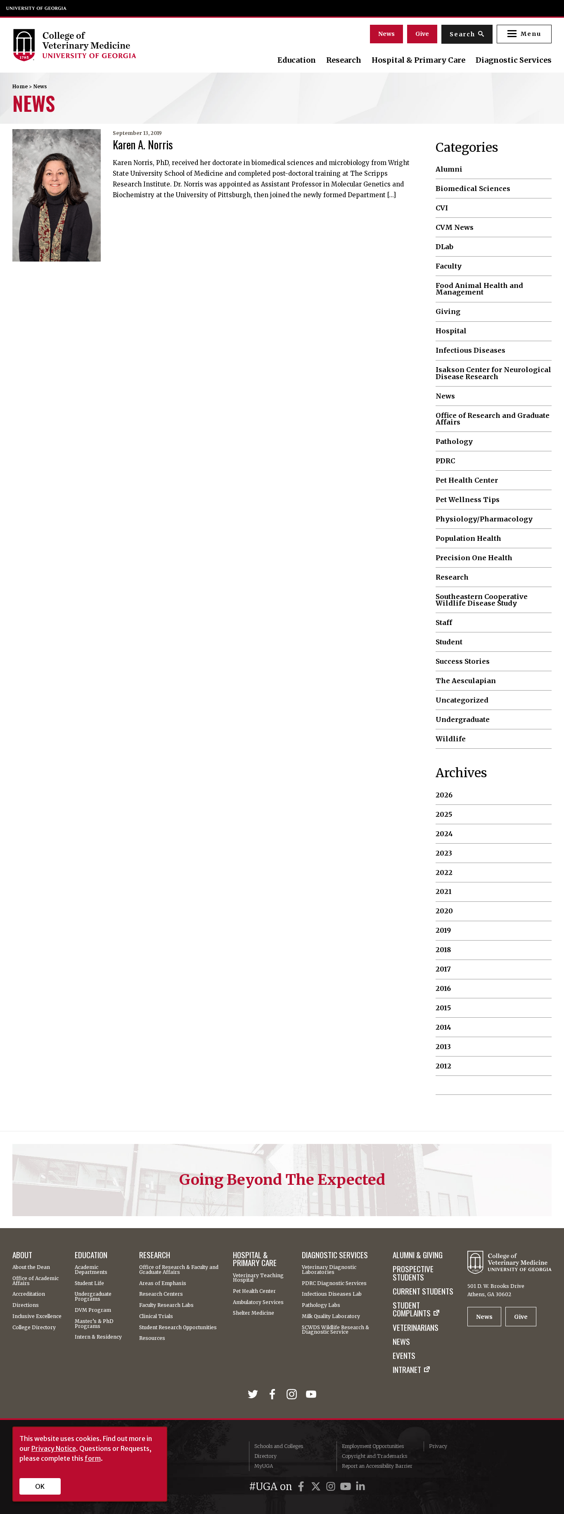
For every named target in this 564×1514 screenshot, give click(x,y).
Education (296, 60)
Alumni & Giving (418, 1255)
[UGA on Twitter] (317, 1486)
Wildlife (451, 739)
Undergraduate (463, 719)
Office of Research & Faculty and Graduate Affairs (178, 1270)
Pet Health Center (467, 480)
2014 (443, 1027)
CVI (442, 208)
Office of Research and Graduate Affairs (493, 419)
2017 (443, 969)
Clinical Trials (156, 1316)
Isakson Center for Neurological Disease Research (493, 373)
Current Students (423, 1291)
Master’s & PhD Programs (94, 1324)
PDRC (445, 461)
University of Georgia (36, 8)
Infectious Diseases (470, 350)
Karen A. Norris (143, 144)
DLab (444, 246)
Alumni (449, 169)
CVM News (455, 227)
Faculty (449, 266)
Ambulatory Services (258, 1302)
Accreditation (28, 1294)
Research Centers (161, 1294)
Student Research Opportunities (178, 1327)
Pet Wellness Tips (468, 499)
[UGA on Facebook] (302, 1486)
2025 (444, 814)
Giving (448, 311)
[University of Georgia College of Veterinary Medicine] (94, 45)
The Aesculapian (466, 680)
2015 (443, 1008)
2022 (444, 872)
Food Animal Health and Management (479, 289)
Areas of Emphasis (162, 1283)
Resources (152, 1338)
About (22, 1255)
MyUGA (263, 1466)
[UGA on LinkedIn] (360, 1486)
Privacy (438, 1446)
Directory (265, 1456)
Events (404, 1355)
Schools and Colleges (278, 1446)
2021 (444, 891)
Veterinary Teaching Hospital (258, 1278)
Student (449, 642)
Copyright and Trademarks (374, 1456)
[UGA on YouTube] (346, 1486)
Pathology (454, 441)
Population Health (468, 538)
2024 (444, 833)
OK (40, 1486)
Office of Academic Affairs (35, 1281)
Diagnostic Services (514, 60)
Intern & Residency (98, 1337)
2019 (443, 930)
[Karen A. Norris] (56, 195)
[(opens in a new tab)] (254, 1395)
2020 (444, 911)
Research (343, 60)
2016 (443, 988)
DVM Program (93, 1310)
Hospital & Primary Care (418, 60)
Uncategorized (462, 700)
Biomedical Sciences (473, 188)
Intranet (407, 1369)
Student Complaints (412, 1309)
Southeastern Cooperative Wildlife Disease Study (482, 600)
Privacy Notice (53, 1448)
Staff (444, 622)
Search (462, 34)
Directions (25, 1305)
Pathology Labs (321, 1305)
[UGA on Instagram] (332, 1486)
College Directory (34, 1327)
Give (422, 34)
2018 (443, 949)
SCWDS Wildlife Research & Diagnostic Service (335, 1330)
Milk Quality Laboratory (331, 1316)
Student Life (89, 1283)
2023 (444, 853)
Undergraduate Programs (93, 1297)
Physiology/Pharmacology (484, 519)
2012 (443, 1066)
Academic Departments (91, 1270)
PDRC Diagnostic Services (334, 1283)
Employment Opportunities (373, 1446)
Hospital (451, 331)
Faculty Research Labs (166, 1305)
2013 (443, 1046)
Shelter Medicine (253, 1313)
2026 (444, 795)
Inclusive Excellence (37, 1316)
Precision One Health (474, 557)
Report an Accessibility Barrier (377, 1466)
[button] (524, 34)
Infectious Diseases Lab (332, 1294)
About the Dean (31, 1267)
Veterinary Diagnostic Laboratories (329, 1270)
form (93, 1458)
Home (20, 86)
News (386, 34)
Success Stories (463, 661)
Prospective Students (413, 1273)
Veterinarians (415, 1327)
